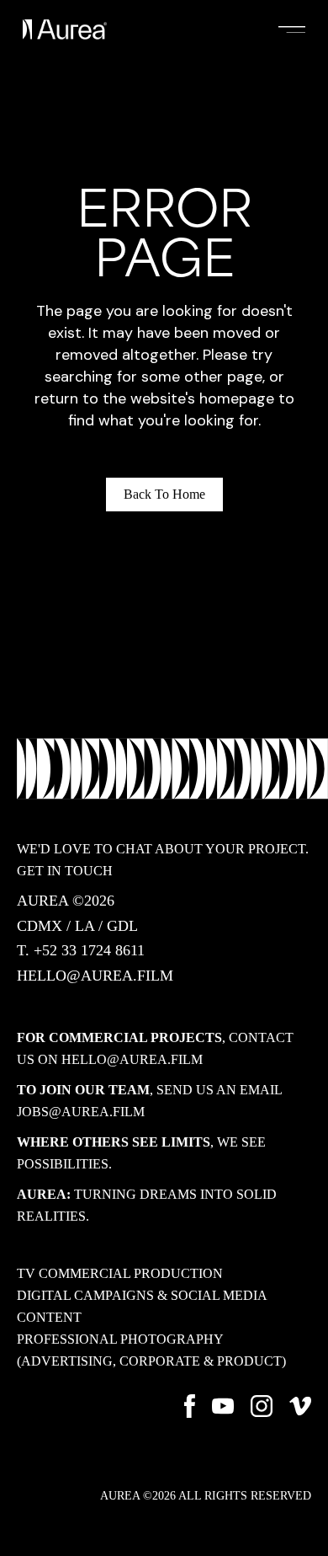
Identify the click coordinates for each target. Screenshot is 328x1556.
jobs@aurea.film (81, 1111)
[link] (120, 1273)
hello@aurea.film (132, 1059)
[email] (95, 976)
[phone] (81, 951)
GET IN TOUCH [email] (65, 871)
